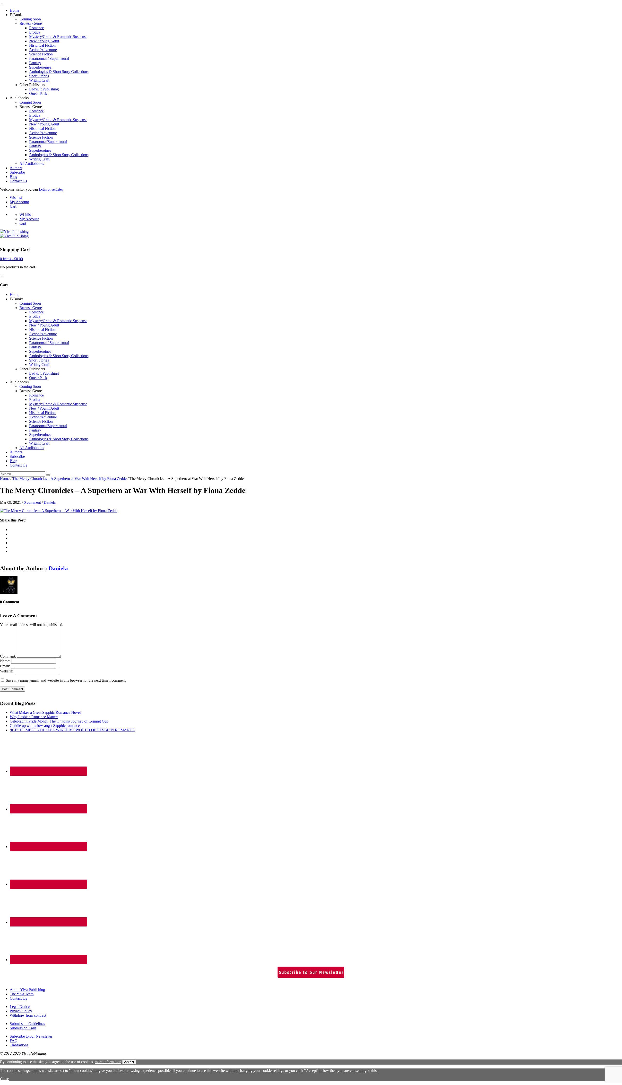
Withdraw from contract (28, 1015)
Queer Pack (38, 93)
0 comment (32, 502)
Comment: (8, 656)
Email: (5, 666)
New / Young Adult (44, 41)
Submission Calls (23, 1028)
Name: (5, 661)
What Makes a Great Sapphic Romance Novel (45, 712)
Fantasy (35, 63)
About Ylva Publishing (27, 990)
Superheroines (40, 67)
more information (108, 1062)
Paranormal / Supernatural (49, 58)
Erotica (34, 32)
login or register (51, 189)
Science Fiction (41, 54)
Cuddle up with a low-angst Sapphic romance (45, 725)
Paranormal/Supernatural (48, 142)
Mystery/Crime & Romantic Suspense (58, 37)
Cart (13, 206)
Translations (19, 1045)
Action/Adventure (43, 50)
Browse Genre (30, 23)
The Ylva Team (22, 994)
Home (14, 10)
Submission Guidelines (27, 1024)
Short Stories (39, 76)
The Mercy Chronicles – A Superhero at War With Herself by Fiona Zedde (69, 478)
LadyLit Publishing (44, 89)
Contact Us (18, 181)
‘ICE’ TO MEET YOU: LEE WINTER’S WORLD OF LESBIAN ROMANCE (72, 730)
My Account (19, 202)
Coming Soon (30, 19)
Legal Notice (20, 1007)
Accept (129, 1062)
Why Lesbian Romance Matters (34, 717)
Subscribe (17, 172)
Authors (16, 168)
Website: (6, 671)
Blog (13, 177)
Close (4, 1079)
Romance (36, 28)
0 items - (11, 259)
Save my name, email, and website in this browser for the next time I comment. (66, 680)
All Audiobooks (31, 163)
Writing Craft (39, 80)
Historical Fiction (42, 45)
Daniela (50, 502)
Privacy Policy (21, 1011)
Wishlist (16, 197)
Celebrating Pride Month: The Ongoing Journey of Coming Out (59, 721)
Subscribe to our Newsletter (31, 1036)
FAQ (13, 1041)
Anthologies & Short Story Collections (58, 72)
